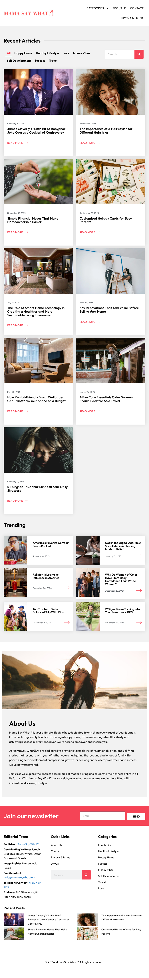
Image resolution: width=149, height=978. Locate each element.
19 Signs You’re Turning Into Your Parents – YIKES (122, 610)
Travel (53, 60)
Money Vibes (81, 53)
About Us (119, 8)
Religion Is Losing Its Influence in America (46, 576)
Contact (137, 8)
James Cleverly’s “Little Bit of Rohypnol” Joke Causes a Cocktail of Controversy (36, 130)
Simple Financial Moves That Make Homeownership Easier (32, 220)
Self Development (19, 60)
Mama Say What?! (28, 844)
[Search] (139, 54)
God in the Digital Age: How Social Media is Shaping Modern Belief (123, 546)
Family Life (104, 845)
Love (66, 53)
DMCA (55, 863)
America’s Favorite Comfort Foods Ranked (51, 544)
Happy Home (23, 53)
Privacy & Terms (132, 17)
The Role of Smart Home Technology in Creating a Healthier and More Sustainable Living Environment (36, 311)
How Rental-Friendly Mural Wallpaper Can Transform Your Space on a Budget (36, 399)
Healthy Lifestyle (47, 53)
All (9, 53)
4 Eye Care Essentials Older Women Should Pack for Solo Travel (106, 399)
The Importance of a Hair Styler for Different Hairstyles (106, 130)
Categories (95, 8)
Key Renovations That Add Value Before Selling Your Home (109, 310)
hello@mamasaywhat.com (19, 877)
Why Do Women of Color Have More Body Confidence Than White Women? (121, 579)
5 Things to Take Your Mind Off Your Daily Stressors (37, 489)
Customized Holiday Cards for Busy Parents (106, 220)
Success (40, 60)
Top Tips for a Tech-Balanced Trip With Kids (48, 610)
